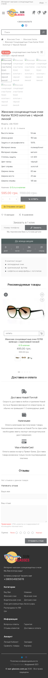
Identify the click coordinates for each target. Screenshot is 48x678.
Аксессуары (29, 604)
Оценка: (4, 532)
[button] (44, 13)
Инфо (41, 3)
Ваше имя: (5, 491)
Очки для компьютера (13, 604)
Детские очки (30, 600)
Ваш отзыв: (6, 503)
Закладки (28, 642)
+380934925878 (24, 22)
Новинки (27, 592)
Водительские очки (12, 600)
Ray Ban (7, 592)
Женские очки (13, 39)
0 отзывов (21, 128)
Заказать (37, 228)
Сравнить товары (11, 646)
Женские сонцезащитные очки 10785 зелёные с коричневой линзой (24, 340)
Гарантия (28, 624)
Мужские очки (30, 596)
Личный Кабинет (11, 642)
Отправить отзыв (36, 541)
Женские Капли (30, 39)
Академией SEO (31, 664)
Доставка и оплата (32, 628)
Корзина (27, 646)
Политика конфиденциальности (24, 661)
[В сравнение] (42, 300)
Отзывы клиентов (11, 628)
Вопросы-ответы (11, 624)
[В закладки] (42, 295)
